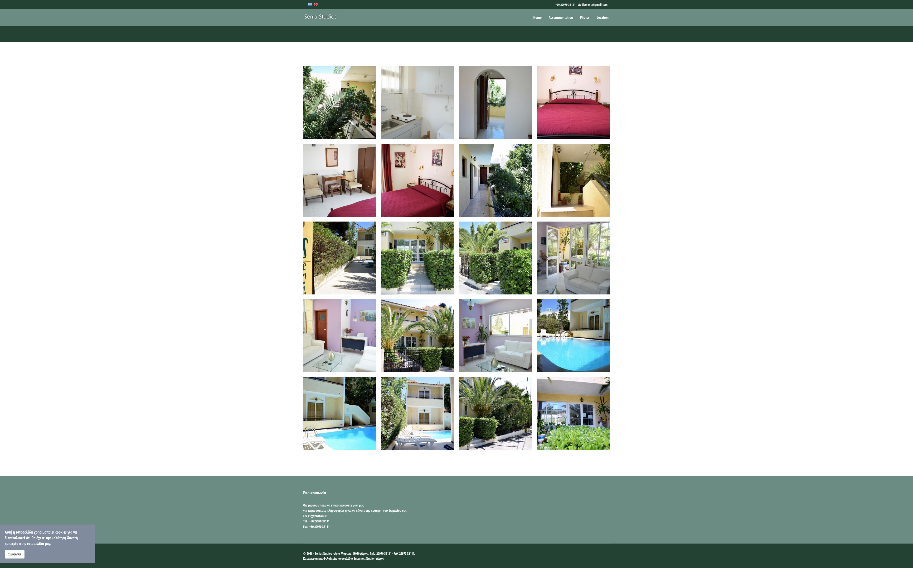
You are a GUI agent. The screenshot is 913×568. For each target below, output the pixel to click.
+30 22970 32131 (565, 5)
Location (603, 17)
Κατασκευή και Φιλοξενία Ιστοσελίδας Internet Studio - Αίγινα (343, 558)
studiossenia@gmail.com (592, 5)
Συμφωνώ (14, 554)
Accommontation (561, 17)
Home (537, 17)
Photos (585, 17)
